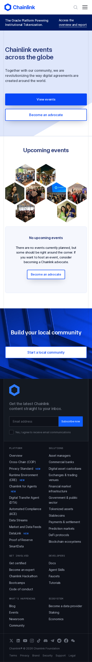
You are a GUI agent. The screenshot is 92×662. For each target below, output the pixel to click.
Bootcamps (17, 583)
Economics (56, 619)
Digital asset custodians (65, 468)
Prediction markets (61, 528)
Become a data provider (65, 606)
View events (46, 99)
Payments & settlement (64, 522)
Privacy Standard (24, 468)
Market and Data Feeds (25, 527)
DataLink (19, 533)
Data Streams (18, 520)
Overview (15, 455)
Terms (13, 655)
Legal (72, 655)
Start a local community (46, 352)
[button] (85, 7)
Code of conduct (21, 589)
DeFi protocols (59, 535)
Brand (36, 655)
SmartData (16, 546)
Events (13, 612)
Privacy (24, 655)
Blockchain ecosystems (65, 541)
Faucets (54, 576)
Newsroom (16, 619)
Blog (12, 606)
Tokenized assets (61, 509)
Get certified (17, 563)
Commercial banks (61, 462)
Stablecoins (57, 515)
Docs (52, 563)
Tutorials (55, 583)
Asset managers (60, 455)
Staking (54, 612)
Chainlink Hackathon (23, 576)
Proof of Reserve (21, 540)
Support (61, 655)
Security (48, 655)
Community (17, 625)
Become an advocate (46, 115)
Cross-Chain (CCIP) (22, 462)
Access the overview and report (73, 22)
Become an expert (21, 570)
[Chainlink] (19, 7)
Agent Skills (57, 570)
